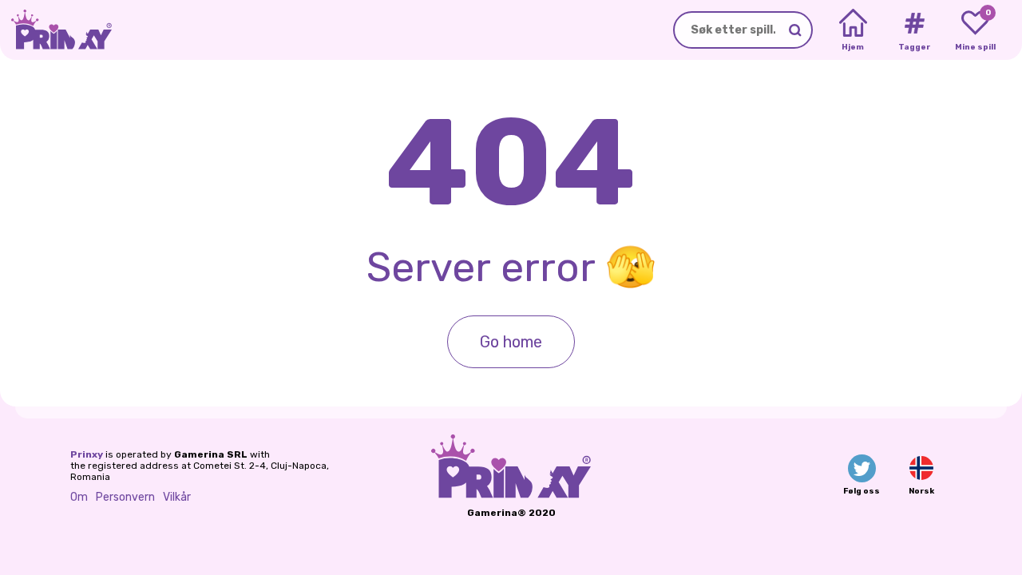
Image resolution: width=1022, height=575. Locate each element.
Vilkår (177, 497)
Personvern (125, 497)
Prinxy (86, 454)
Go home (511, 341)
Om (79, 497)
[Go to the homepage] (56, 30)
